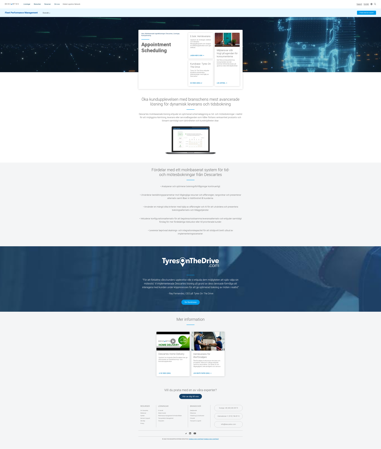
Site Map (142, 421)
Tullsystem (161, 421)
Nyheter (142, 415)
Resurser (47, 4)
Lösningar (26, 4)
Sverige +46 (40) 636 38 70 (228, 408)
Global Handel (162, 413)
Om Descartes (144, 410)
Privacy (142, 423)
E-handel (192, 418)
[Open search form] (375, 4)
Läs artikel (222, 83)
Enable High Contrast (196, 439)
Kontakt (366, 4)
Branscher (37, 4)
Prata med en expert (366, 13)
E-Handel (160, 410)
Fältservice (193, 413)
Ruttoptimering (146, 35)
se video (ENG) (165, 373)
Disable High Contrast (211, 439)
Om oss (57, 4)
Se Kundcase (191, 302)
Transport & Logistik (195, 421)
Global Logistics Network (71, 4)
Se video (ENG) (196, 83)
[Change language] (371, 4)
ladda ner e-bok (197, 55)
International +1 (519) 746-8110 (228, 416)
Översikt (46, 13)
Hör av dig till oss (190, 396)
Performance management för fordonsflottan (170, 415)
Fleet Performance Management (21, 12)
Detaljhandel (193, 410)
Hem (142, 34)
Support (359, 4)
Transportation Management (165, 418)
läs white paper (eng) (202, 373)
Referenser (143, 413)
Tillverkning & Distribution (197, 415)
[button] (173, 341)
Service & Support (145, 418)
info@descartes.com (228, 424)
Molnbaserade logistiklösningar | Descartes (159, 34)
